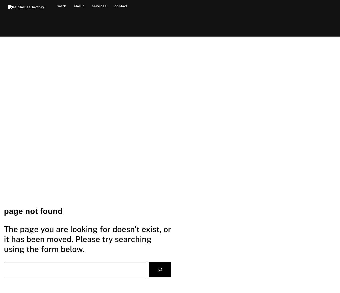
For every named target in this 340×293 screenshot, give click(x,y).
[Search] (160, 269)
